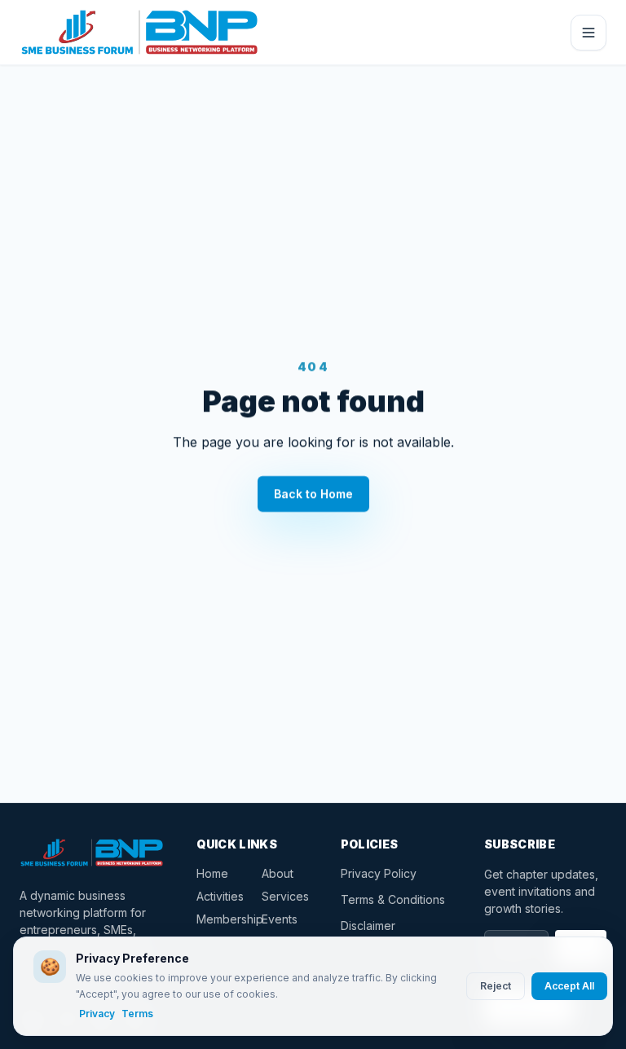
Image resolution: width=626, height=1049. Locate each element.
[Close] (588, 33)
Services (284, 896)
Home (212, 873)
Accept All (569, 986)
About (277, 873)
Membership (219, 919)
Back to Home (313, 493)
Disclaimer (368, 925)
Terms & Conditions (393, 899)
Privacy (97, 1013)
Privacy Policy (379, 873)
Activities (219, 896)
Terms (137, 1013)
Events (280, 919)
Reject (495, 986)
